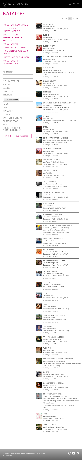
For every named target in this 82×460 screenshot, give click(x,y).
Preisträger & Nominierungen (12, 129)
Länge (6, 88)
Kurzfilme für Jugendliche (11, 62)
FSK (5, 125)
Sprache (8, 111)
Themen (7, 95)
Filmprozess (10, 121)
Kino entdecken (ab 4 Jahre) (15, 52)
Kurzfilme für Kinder (16, 57)
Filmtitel (8, 72)
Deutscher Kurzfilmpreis (11, 29)
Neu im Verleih (11, 81)
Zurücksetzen (22, 136)
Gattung (8, 91)
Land (6, 104)
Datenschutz (8, 455)
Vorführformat (12, 118)
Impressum (41, 453)
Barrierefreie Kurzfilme (18, 47)
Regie (6, 84)
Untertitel (9, 114)
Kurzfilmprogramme (15, 24)
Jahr (5, 108)
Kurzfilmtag (10, 43)
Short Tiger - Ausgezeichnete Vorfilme (12, 37)
